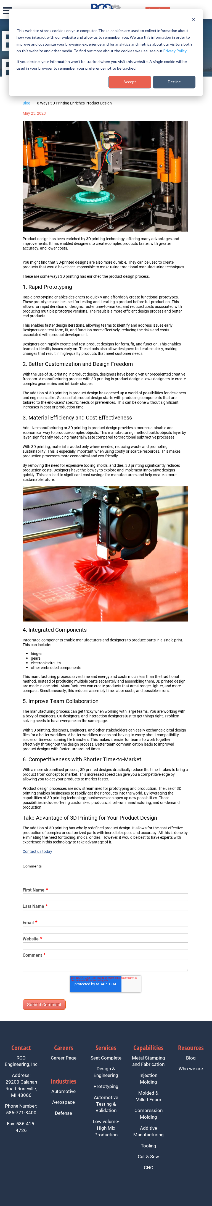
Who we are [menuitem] (191, 1068)
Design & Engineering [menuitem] (106, 1071)
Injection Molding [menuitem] (148, 1078)
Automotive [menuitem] (63, 1091)
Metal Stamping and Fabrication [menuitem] (148, 1061)
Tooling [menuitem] (148, 1145)
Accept (129, 81)
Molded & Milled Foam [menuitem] (148, 1096)
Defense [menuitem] (63, 1113)
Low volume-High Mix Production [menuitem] (106, 1128)
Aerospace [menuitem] (63, 1102)
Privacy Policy (174, 50)
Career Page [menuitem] (63, 1058)
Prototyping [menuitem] (106, 1086)
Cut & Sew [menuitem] (148, 1156)
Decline (174, 81)
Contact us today (37, 851)
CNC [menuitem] (148, 1167)
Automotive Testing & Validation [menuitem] (106, 1104)
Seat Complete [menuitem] (106, 1058)
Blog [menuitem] (191, 1058)
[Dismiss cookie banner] (193, 20)
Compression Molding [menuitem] (148, 1113)
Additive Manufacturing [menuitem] (148, 1131)
